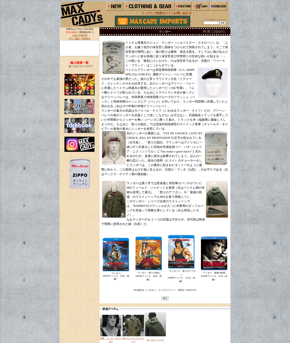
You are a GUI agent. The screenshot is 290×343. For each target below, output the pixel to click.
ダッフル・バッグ (155, 340)
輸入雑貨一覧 (79, 62)
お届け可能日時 (79, 35)
